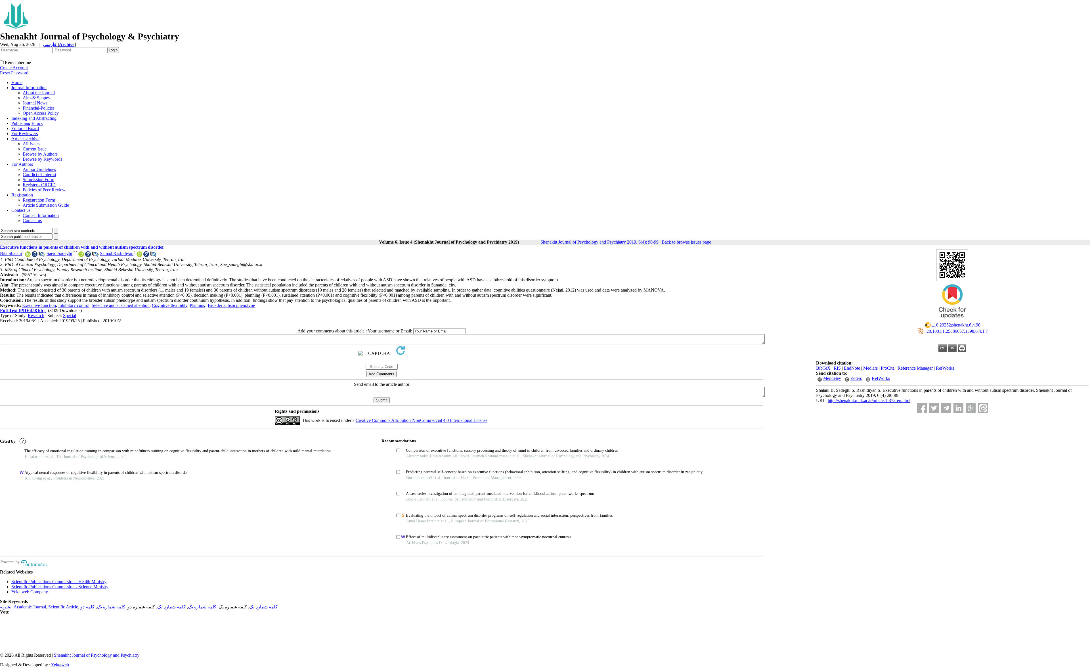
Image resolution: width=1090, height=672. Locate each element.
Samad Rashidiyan (116, 253)
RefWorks (945, 368)
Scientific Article (63, 606)
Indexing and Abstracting (33, 118)
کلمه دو (87, 606)
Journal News (35, 103)
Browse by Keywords (42, 159)
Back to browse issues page (686, 242)
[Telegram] (946, 408)
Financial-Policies (38, 108)
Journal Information (29, 87)
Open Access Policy (41, 113)
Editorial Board (25, 128)
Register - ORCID (39, 184)
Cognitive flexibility (169, 305)
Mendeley (832, 378)
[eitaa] (983, 408)
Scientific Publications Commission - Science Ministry (59, 586)
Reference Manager (915, 368)
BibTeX (823, 368)
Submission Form (38, 179)
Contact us (20, 210)
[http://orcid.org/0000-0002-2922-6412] (81, 255)
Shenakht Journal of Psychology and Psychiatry (96, 655)
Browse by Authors (40, 154)
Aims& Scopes (36, 97)
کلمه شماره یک (263, 606)
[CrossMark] (952, 320)
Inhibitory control (73, 305)
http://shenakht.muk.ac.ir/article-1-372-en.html (869, 400)
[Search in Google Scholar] (34, 255)
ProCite (887, 368)
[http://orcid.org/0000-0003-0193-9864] (28, 255)
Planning (198, 305)
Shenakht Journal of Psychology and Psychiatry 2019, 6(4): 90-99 (599, 242)
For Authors (22, 164)
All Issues (31, 143)
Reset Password (14, 72)
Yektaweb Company (29, 591)
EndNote (852, 368)
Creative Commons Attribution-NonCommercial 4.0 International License (421, 420)
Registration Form (39, 200)
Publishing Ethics (27, 123)
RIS (837, 368)
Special (69, 315)
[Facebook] (922, 408)
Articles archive (25, 138)
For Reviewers (24, 133)
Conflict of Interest (39, 174)
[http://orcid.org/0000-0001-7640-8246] (139, 255)
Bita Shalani (11, 253)
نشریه (5, 606)
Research (36, 315)
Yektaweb (60, 664)
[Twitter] (934, 408)
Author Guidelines (39, 169)
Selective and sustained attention (121, 305)
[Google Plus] (971, 408)
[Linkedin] (958, 408)
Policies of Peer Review (44, 189)
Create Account (14, 67)
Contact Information (41, 215)
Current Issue (35, 148)
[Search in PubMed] (41, 255)
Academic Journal (30, 606)
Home (16, 82)
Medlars (870, 368)
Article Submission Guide (46, 205)
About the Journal (39, 92)
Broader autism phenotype (231, 305)
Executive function (39, 305)
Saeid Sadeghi (59, 253)
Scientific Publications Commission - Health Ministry (58, 581)
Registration (22, 194)
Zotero (856, 378)
